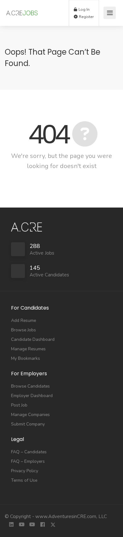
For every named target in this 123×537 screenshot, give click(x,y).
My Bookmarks (25, 358)
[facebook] (42, 525)
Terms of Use (24, 480)
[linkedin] (11, 525)
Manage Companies (30, 415)
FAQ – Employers (28, 461)
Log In (84, 9)
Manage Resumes (28, 349)
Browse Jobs (23, 330)
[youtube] (22, 525)
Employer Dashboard (32, 396)
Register (86, 16)
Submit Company (28, 424)
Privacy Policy (24, 471)
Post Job (19, 405)
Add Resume (23, 320)
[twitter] (53, 525)
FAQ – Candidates (29, 452)
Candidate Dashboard (33, 339)
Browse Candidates (30, 386)
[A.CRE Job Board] (22, 9)
